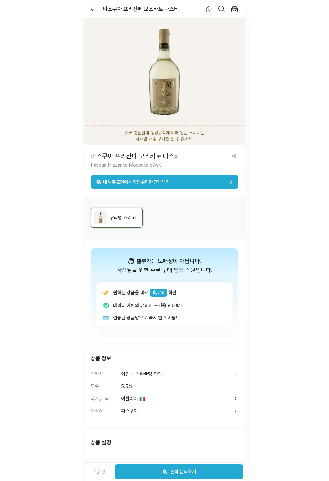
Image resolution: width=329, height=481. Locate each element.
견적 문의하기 (183, 472)
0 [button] (103, 472)
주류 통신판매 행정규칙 (145, 132)
